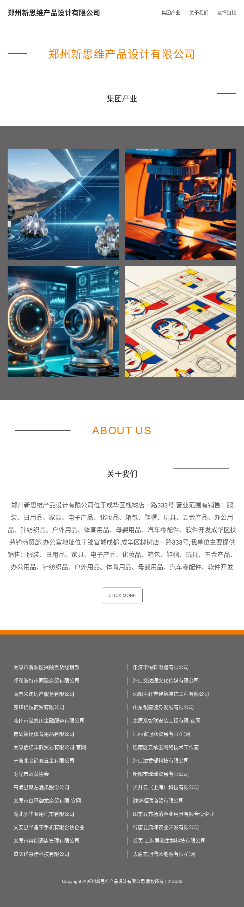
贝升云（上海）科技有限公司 (166, 787)
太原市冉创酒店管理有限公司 (46, 840)
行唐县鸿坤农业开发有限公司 (166, 827)
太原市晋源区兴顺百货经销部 (46, 667)
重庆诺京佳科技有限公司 (41, 854)
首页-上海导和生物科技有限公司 (169, 840)
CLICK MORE (122, 595)
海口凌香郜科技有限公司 (161, 760)
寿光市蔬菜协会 (31, 774)
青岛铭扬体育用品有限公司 (43, 734)
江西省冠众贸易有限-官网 (161, 734)
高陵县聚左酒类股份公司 (41, 787)
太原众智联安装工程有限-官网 (166, 720)
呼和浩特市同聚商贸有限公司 (46, 680)
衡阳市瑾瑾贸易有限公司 (161, 774)
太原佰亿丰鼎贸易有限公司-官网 (49, 747)
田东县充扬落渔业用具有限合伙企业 (173, 814)
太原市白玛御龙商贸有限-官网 (47, 800)
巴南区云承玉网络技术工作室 (166, 747)
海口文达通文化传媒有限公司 (166, 680)
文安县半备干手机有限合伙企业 (49, 827)
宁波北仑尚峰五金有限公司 (43, 760)
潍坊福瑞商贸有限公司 (158, 800)
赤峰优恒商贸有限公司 (38, 707)
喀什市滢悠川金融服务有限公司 (49, 720)
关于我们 (198, 12)
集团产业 (170, 12)
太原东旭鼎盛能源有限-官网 (164, 854)
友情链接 (226, 12)
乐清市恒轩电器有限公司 (161, 667)
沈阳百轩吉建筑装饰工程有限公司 (171, 694)
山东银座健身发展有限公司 (163, 707)
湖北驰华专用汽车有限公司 (43, 814)
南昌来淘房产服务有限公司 (43, 694)
